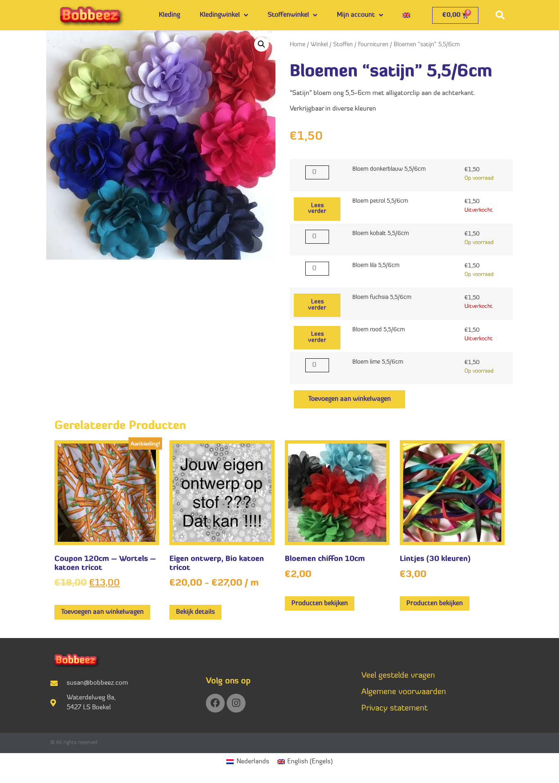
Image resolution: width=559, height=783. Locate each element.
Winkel (319, 45)
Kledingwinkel (220, 15)
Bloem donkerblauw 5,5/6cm (389, 169)
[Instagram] (236, 703)
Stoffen (343, 45)
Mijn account (356, 15)
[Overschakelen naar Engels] (406, 15)
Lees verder (317, 209)
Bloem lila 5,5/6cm (375, 266)
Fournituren (373, 45)
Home (297, 45)
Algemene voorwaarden (403, 692)
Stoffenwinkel (288, 15)
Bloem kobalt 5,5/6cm (380, 234)
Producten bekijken (319, 603)
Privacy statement (394, 708)
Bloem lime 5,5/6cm (377, 362)
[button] (500, 15)
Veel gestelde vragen (398, 676)
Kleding (169, 15)
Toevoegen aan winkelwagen (349, 399)
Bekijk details (195, 612)
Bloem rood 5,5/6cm (378, 330)
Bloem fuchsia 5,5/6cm (381, 298)
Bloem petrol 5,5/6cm (380, 201)
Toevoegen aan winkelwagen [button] (102, 612)
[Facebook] (215, 703)
